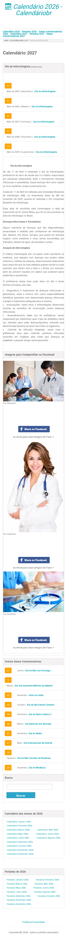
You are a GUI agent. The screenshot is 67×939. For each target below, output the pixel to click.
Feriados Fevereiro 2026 (47, 879)
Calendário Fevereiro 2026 (19, 825)
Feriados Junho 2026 (43, 887)
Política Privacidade (34, 921)
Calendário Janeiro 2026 (19, 821)
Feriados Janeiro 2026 (17, 879)
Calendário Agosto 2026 (48, 837)
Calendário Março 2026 (18, 829)
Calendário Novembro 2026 (20, 850)
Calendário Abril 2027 (19, 41)
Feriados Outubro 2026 (49, 896)
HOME (6, 41)
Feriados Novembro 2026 (19, 900)
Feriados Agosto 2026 (44, 892)
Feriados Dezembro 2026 (19, 904)
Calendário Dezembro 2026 (20, 854)
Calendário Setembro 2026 (20, 842)
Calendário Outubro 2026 (19, 846)
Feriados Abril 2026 (44, 883)
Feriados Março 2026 (17, 883)
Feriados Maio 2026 (16, 887)
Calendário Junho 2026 (47, 834)
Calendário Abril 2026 (47, 829)
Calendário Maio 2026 (17, 834)
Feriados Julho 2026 (17, 892)
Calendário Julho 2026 (18, 837)
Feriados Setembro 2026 (18, 896)
